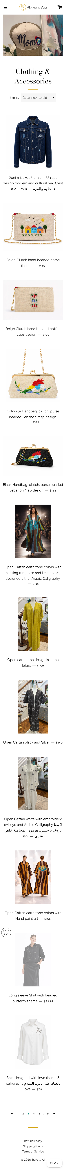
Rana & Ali (38, 1159)
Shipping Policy (33, 1146)
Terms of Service (33, 1151)
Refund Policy (33, 1141)
